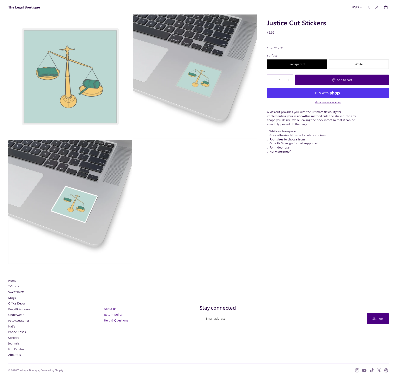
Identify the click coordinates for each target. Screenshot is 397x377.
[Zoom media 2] (195, 77)
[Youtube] (364, 370)
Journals (14, 343)
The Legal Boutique (28, 370)
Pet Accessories (19, 321)
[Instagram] (357, 370)
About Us (14, 355)
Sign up (377, 318)
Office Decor (16, 303)
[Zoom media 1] (70, 77)
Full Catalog (16, 349)
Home (12, 281)
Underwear (16, 315)
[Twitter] (379, 370)
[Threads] (386, 370)
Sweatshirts (16, 292)
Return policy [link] (113, 315)
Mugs (12, 298)
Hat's (11, 326)
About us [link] (110, 309)
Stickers (13, 338)
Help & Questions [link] (116, 320)
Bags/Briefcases (19, 309)
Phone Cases (17, 332)
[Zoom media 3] (70, 202)
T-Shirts (13, 286)
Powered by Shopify (52, 370)
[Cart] (385, 7)
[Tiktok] (371, 370)
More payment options (328, 102)
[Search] (368, 7)
